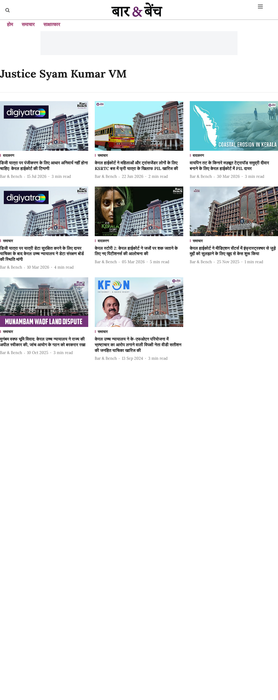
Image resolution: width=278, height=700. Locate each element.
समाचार (28, 24)
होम (10, 24)
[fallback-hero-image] (44, 126)
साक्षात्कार (51, 24)
